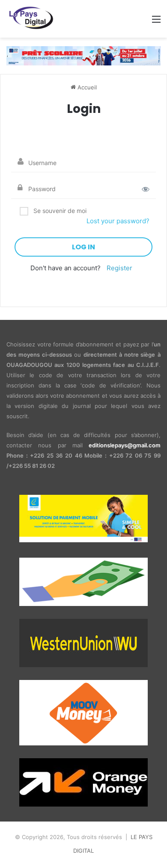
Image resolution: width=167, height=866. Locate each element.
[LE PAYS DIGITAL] (32, 19)
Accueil (86, 87)
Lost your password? (117, 221)
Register (119, 268)
